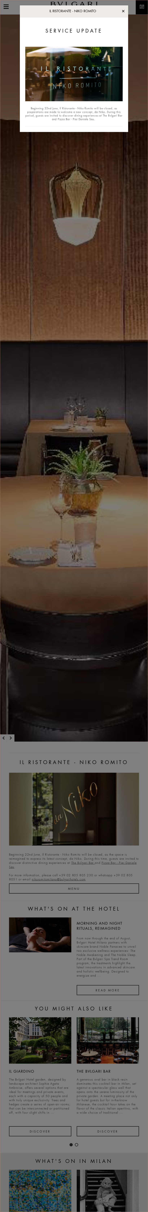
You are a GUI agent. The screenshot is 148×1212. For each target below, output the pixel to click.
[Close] (123, 10)
